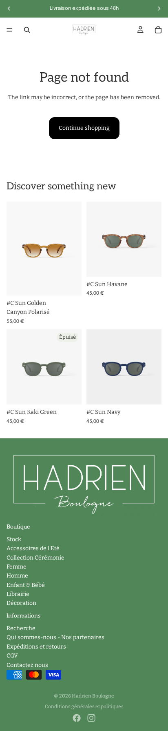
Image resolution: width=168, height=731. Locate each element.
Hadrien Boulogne (93, 696)
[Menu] (9, 29)
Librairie (18, 594)
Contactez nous (27, 664)
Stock (14, 539)
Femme (17, 566)
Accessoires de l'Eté (33, 548)
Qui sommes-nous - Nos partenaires (55, 637)
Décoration (21, 603)
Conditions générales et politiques (84, 706)
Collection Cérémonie (35, 557)
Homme (17, 575)
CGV (12, 655)
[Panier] (158, 30)
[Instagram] (91, 718)
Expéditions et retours (36, 646)
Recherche (21, 628)
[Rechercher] (27, 30)
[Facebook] (77, 718)
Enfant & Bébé (26, 585)
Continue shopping (84, 127)
